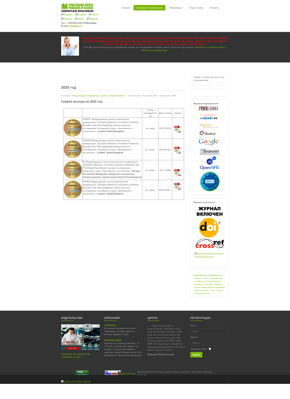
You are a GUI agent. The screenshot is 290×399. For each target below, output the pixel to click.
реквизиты (218, 284)
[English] (81, 14)
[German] (67, 19)
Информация (175, 7)
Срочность (110, 325)
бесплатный (209, 281)
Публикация (198, 293)
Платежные (208, 284)
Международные (215, 275)
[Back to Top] (227, 381)
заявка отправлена (201, 290)
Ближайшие (198, 284)
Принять (197, 278)
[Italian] (80, 19)
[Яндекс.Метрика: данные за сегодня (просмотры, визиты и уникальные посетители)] (127, 372)
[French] (95, 14)
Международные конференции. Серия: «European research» (99, 95)
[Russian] (68, 14)
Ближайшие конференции (149, 7)
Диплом (218, 281)
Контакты (214, 7)
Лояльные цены (112, 340)
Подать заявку (196, 7)
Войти (196, 354)
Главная (126, 7)
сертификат (198, 281)
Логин (193, 325)
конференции (200, 274)
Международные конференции (213, 287)
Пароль (194, 336)
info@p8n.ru (75, 25)
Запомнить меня (198, 348)
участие (197, 287)
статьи (212, 290)
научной (219, 290)
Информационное (216, 278)
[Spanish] (93, 19)
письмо (207, 293)
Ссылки (205, 278)
